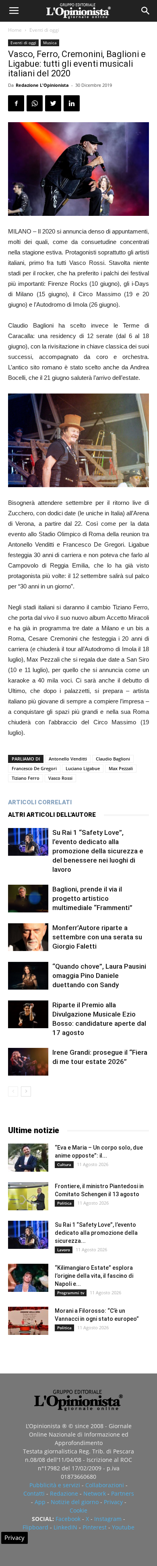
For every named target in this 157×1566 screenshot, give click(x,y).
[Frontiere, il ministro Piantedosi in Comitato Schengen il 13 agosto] (28, 1196)
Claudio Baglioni (113, 759)
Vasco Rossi (60, 778)
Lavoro (63, 1249)
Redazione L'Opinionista (42, 85)
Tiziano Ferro (25, 778)
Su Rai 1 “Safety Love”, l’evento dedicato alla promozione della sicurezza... (96, 1233)
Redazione (64, 1493)
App (40, 1502)
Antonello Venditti (68, 759)
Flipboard (35, 1527)
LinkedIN (65, 1527)
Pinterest (95, 1527)
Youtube (123, 1527)
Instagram (108, 1519)
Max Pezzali (121, 768)
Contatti (34, 1493)
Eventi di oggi (44, 30)
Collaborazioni (104, 1485)
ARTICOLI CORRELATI (40, 802)
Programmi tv (70, 1292)
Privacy (113, 1502)
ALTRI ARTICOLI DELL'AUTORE (52, 814)
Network (94, 1493)
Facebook (68, 1519)
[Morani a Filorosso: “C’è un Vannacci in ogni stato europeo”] (28, 1321)
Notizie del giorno (75, 1502)
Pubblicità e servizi (54, 1485)
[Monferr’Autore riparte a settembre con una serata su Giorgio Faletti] (28, 937)
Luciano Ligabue (83, 768)
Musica (50, 42)
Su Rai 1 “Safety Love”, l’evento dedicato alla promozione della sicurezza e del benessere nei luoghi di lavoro (97, 850)
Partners (122, 1493)
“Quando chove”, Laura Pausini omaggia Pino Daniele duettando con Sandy (99, 975)
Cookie (78, 1510)
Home (15, 30)
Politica (64, 1203)
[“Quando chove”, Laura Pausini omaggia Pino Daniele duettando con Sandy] (28, 976)
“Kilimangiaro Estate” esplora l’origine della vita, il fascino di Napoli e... (94, 1276)
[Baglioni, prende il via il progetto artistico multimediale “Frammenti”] (28, 898)
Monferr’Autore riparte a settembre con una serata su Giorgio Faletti (97, 937)
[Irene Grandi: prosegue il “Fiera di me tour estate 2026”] (28, 1062)
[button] (145, 11)
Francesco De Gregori (34, 768)
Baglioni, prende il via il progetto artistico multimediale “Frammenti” (92, 898)
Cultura (64, 1164)
